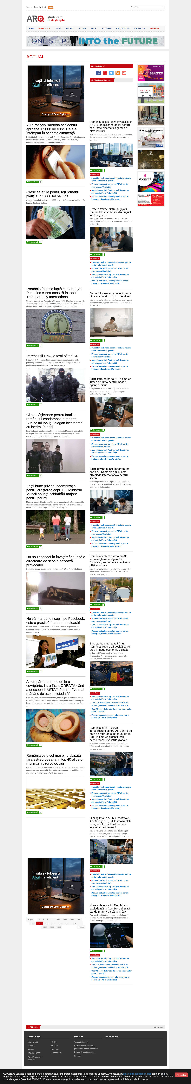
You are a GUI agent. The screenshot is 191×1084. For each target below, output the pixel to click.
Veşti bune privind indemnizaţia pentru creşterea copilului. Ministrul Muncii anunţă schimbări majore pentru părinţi (54, 492)
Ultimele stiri (44, 28)
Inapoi (30, 920)
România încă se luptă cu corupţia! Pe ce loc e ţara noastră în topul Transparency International (53, 293)
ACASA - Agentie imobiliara (35, 1058)
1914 (74, 923)
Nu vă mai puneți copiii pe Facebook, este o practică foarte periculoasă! (55, 620)
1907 (79, 920)
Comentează (34, 182)
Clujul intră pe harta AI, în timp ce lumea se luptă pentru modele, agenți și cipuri (110, 382)
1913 (67, 923)
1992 (45, 927)
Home (31, 28)
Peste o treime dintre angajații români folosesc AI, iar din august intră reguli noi (110, 212)
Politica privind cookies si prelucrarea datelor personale (86, 1047)
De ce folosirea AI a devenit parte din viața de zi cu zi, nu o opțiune (110, 295)
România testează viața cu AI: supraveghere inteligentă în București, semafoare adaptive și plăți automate (110, 561)
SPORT (94, 28)
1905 (65, 920)
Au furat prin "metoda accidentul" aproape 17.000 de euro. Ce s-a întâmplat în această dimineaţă (52, 129)
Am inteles (181, 1075)
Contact (77, 1056)
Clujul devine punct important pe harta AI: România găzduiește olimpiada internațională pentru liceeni (109, 473)
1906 (72, 920)
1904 (58, 920)
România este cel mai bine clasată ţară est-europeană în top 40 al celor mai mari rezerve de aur (55, 759)
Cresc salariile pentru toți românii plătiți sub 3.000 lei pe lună (52, 194)
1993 (52, 927)
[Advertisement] (56, 268)
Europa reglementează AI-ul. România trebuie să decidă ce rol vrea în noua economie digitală (110, 646)
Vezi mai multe (158, 1027)
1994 (59, 927)
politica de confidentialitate (137, 1073)
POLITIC (70, 28)
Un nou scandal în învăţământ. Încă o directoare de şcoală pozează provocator (55, 561)
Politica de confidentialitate (85, 1052)
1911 (53, 923)
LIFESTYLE (139, 28)
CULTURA (107, 28)
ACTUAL (82, 28)
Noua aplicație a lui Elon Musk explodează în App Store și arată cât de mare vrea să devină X (110, 908)
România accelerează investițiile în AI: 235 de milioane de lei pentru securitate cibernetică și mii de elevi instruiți (111, 126)
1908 (33, 923)
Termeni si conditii (81, 1042)
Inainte (81, 927)
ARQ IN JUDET (123, 28)
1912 (60, 923)
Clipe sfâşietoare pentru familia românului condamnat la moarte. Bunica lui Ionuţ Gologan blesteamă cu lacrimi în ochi (54, 421)
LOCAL (58, 28)
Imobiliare (154, 28)
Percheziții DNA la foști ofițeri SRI (53, 356)
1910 (47, 923)
